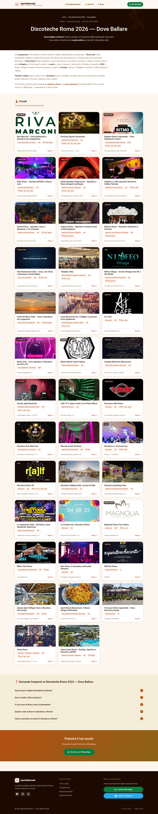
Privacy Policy (126, 809)
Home (64, 17)
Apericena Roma (65, 795)
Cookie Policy (138, 809)
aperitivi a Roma (54, 84)
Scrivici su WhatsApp (81, 752)
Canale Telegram (125, 796)
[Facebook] (17, 794)
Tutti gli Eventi (64, 788)
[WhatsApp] (28, 794)
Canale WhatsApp (125, 789)
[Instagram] (22, 794)
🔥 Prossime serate (72, 4)
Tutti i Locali (63, 784)
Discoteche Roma (66, 792)
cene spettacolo (71, 84)
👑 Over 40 (89, 4)
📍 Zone (100, 4)
